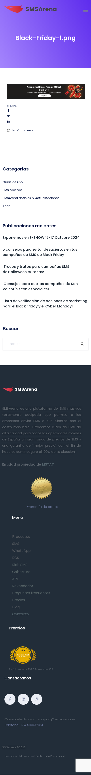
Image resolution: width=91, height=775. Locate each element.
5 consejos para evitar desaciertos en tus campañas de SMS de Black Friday (40, 252)
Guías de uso (13, 182)
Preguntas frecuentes (31, 593)
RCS (15, 557)
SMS (15, 543)
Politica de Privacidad (50, 756)
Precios (18, 600)
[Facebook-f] (9, 699)
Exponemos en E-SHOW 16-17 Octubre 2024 (41, 237)
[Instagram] (36, 699)
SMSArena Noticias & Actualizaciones (31, 198)
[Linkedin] (23, 699)
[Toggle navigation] (85, 10)
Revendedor (22, 585)
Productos (21, 536)
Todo (7, 206)
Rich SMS (19, 564)
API (15, 578)
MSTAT (48, 464)
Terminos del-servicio (19, 756)
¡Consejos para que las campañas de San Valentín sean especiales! (40, 286)
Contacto (20, 614)
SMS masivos (13, 190)
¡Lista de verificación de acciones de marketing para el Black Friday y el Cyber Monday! (45, 303)
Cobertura (21, 571)
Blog (16, 607)
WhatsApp (21, 550)
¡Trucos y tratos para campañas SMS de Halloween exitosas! (36, 269)
